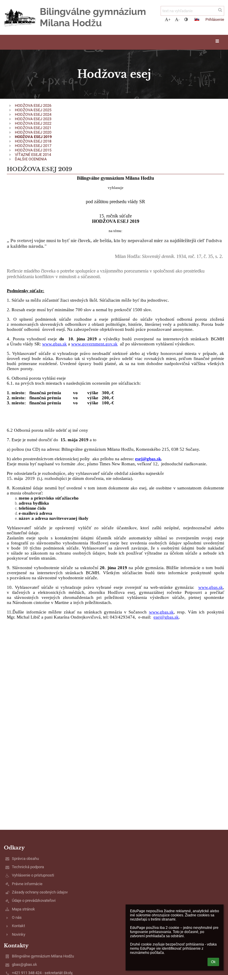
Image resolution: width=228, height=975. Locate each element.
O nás (17, 917)
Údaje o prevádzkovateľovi (34, 900)
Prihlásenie (214, 19)
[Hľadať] (220, 10)
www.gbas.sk (54, 344)
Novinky (18, 934)
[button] (186, 19)
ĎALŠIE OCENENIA (31, 159)
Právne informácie (27, 884)
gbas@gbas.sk (24, 964)
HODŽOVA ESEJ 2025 (33, 110)
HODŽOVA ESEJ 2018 (33, 141)
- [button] (179, 19)
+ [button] (169, 19)
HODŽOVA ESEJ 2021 (33, 128)
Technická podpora (28, 867)
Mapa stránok (23, 909)
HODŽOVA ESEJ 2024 (33, 114)
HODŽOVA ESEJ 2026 (33, 105)
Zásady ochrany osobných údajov (40, 892)
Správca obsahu (25, 858)
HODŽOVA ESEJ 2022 (33, 123)
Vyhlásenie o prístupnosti (33, 875)
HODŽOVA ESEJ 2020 (33, 132)
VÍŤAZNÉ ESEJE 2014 (33, 154)
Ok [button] (213, 962)
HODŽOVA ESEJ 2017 (33, 145)
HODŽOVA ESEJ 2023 (33, 119)
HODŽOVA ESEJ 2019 (33, 136)
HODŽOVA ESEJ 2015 (33, 150)
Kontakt (18, 926)
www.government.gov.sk (94, 344)
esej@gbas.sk (148, 458)
